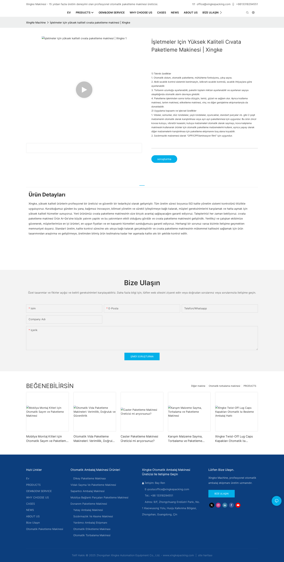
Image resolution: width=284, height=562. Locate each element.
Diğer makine (198, 385)
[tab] (142, 183)
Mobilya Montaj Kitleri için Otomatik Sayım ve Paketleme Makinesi (47, 439)
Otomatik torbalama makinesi (224, 385)
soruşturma (164, 159)
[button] (221, 12)
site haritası (204, 555)
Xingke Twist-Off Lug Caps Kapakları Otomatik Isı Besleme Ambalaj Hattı (234, 439)
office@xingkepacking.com (214, 4)
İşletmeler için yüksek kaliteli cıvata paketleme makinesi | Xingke (90, 22)
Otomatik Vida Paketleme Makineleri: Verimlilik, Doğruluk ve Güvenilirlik (94, 439)
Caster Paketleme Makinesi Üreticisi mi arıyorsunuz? (139, 439)
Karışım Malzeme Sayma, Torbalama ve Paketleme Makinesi (185, 439)
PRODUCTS (250, 385)
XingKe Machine (36, 22)
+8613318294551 (246, 4)
